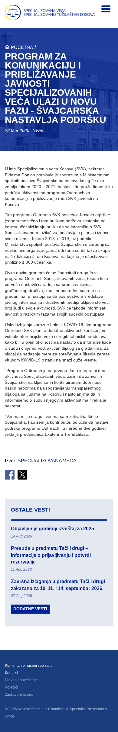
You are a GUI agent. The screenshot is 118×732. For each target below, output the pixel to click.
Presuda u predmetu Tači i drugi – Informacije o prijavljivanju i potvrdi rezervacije (51, 555)
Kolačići (11, 687)
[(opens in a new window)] (10, 475)
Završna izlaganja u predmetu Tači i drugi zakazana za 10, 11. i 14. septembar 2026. (58, 585)
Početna (22, 47)
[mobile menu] (106, 9)
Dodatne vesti (30, 608)
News (37, 130)
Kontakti (11, 673)
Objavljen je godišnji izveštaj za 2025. (53, 528)
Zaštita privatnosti (19, 694)
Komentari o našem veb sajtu (29, 665)
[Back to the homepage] (50, 12)
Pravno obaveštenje (21, 680)
